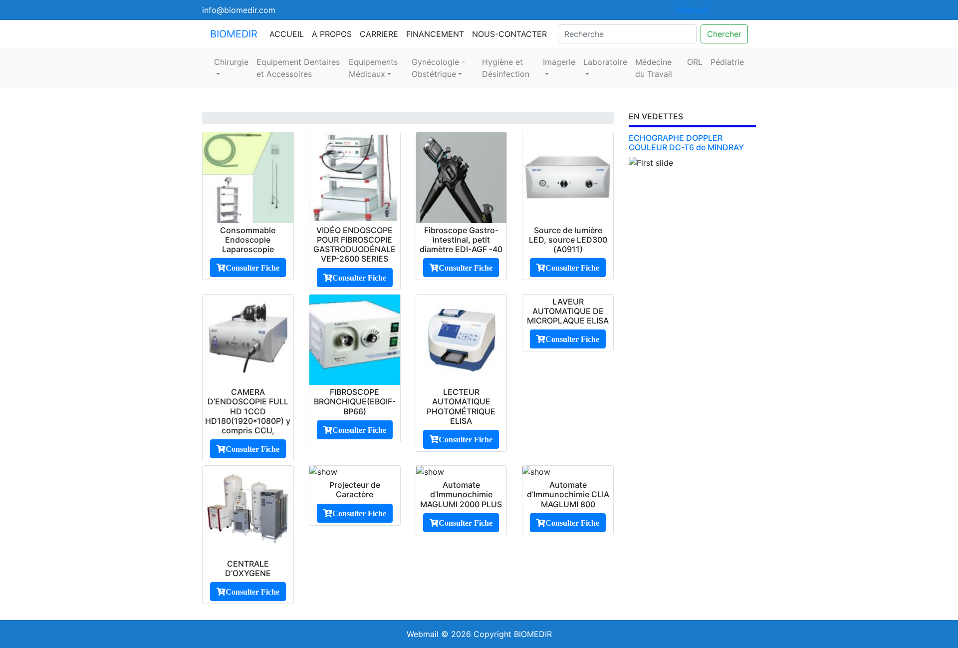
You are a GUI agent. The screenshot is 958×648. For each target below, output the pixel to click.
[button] (638, 203)
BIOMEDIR (233, 34)
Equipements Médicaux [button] (373, 68)
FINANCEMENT (435, 34)
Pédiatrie (727, 62)
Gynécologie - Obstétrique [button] (438, 68)
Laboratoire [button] (605, 62)
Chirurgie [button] (231, 62)
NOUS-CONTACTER (509, 34)
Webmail (692, 10)
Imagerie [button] (559, 62)
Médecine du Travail (653, 68)
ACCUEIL (286, 34)
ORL (695, 62)
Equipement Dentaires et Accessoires (298, 68)
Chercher (724, 34)
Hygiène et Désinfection (505, 68)
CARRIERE (379, 34)
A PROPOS (332, 34)
